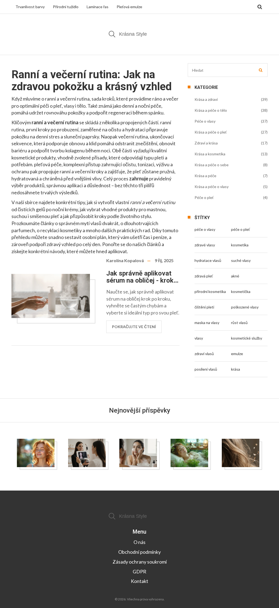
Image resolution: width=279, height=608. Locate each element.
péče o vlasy (205, 229)
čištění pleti (204, 307)
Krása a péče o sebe (212, 164)
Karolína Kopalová (125, 260)
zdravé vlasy (205, 245)
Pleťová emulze (129, 6)
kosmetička (240, 291)
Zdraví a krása (206, 143)
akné (235, 276)
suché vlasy (241, 260)
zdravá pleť (204, 276)
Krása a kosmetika (210, 154)
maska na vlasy (207, 322)
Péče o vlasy (205, 121)
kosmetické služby (246, 338)
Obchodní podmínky (139, 552)
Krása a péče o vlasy (212, 186)
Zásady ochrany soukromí (140, 562)
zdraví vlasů (204, 353)
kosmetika (239, 245)
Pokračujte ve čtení (134, 326)
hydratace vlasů (208, 260)
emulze (237, 353)
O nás (139, 542)
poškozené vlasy (245, 307)
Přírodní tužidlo (65, 6)
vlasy (199, 338)
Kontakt (139, 581)
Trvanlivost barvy (30, 6)
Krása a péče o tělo (211, 110)
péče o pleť (240, 229)
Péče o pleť (204, 197)
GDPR (139, 571)
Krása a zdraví (206, 99)
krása (235, 369)
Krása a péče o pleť (211, 132)
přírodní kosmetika (210, 291)
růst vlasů (239, 322)
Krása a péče (205, 175)
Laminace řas (97, 6)
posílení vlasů (206, 369)
